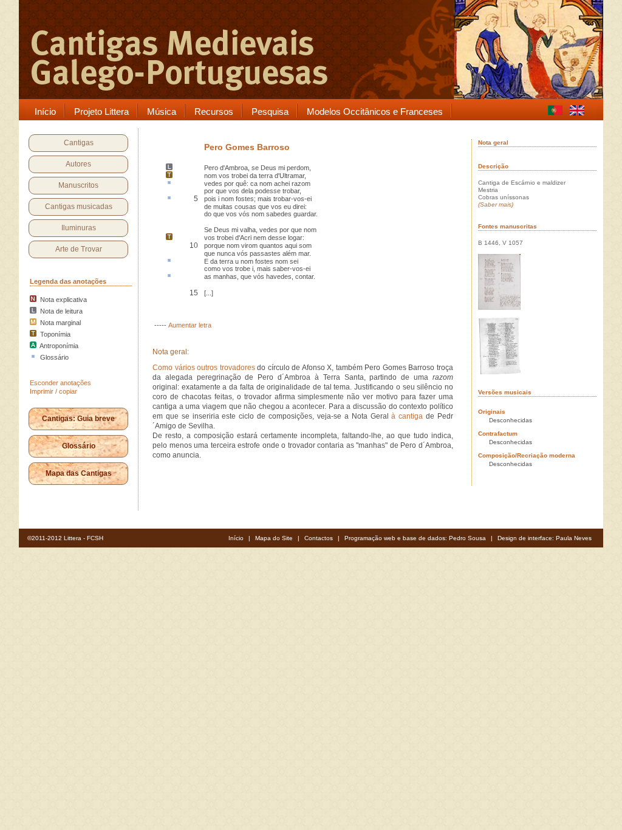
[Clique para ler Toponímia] (169, 175)
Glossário (78, 446)
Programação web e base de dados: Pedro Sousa (415, 538)
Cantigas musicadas (78, 206)
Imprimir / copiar (53, 391)
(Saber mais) (495, 204)
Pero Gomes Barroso (247, 147)
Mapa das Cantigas (79, 473)
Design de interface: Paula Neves (544, 538)
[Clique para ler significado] (169, 183)
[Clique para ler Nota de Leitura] (169, 167)
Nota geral (493, 142)
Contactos (318, 538)
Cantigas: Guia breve (78, 418)
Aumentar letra (189, 325)
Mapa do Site (274, 538)
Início (236, 538)
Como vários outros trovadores (203, 367)
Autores (78, 164)
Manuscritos (78, 185)
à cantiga (407, 416)
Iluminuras (78, 228)
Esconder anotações (60, 382)
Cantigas (79, 143)
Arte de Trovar (78, 249)
